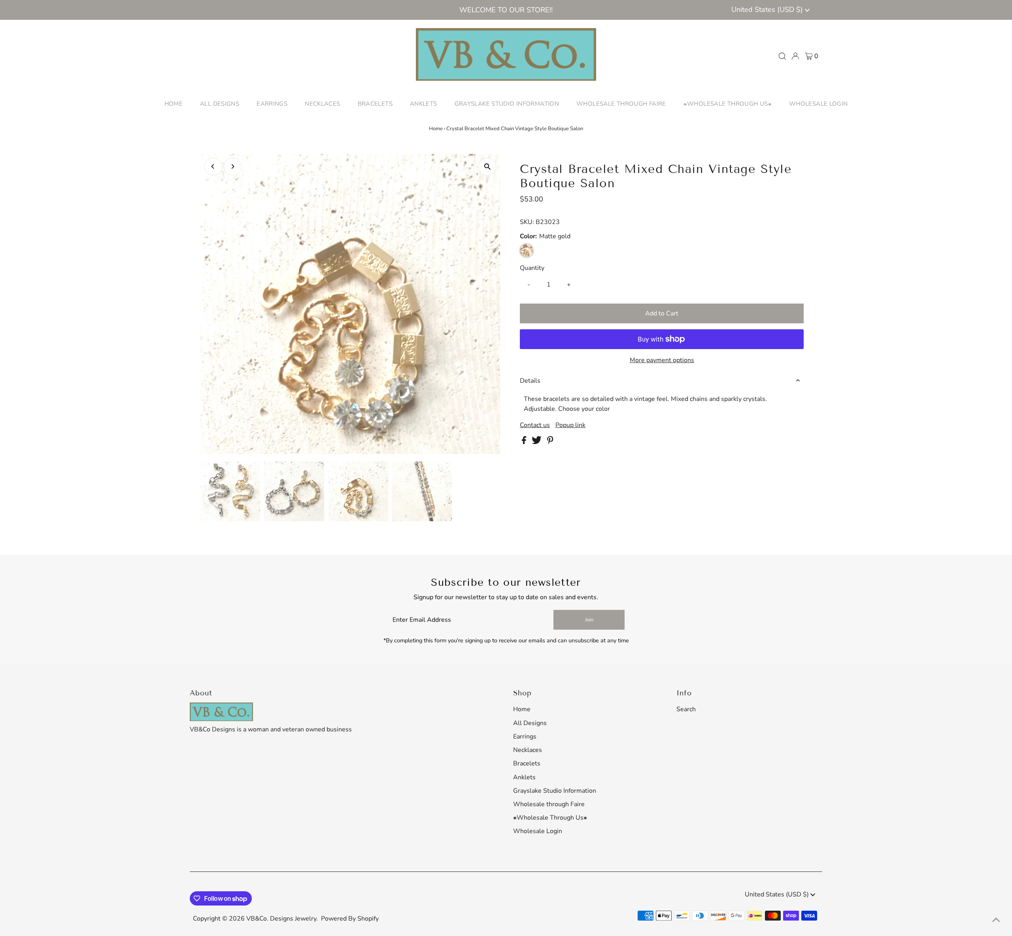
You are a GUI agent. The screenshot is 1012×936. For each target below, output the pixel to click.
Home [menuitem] (173, 104)
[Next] (233, 166)
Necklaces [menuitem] (322, 104)
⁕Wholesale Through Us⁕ (550, 817)
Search (686, 709)
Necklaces (527, 750)
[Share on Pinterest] (550, 442)
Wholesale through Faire (549, 804)
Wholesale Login (537, 831)
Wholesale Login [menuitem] (818, 104)
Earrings (524, 736)
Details (530, 380)
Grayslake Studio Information (554, 790)
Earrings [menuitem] (272, 104)
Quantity (532, 268)
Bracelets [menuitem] (375, 104)
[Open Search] (782, 56)
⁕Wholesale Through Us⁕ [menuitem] (727, 104)
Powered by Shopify (350, 918)
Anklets (524, 777)
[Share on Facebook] (525, 442)
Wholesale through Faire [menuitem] (621, 104)
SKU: (527, 222)
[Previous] (213, 166)
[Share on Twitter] (537, 442)
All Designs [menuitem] (219, 104)
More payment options (662, 360)
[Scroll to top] (996, 920)
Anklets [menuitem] (423, 104)
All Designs (530, 723)
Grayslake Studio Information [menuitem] (507, 104)
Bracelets (526, 763)
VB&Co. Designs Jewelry (281, 918)
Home (436, 128)
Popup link (570, 425)
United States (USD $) (768, 9)
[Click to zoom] (487, 167)
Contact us (535, 425)
